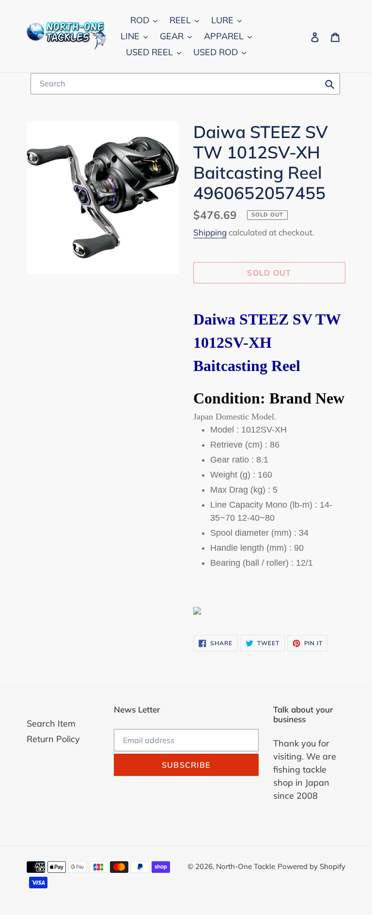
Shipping (210, 232)
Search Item (51, 723)
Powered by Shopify (311, 866)
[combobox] (185, 83)
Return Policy (53, 738)
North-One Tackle (245, 866)
